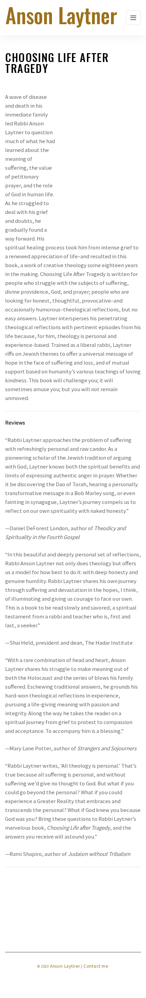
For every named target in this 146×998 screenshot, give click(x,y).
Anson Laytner (65, 966)
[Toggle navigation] (133, 18)
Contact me (96, 966)
